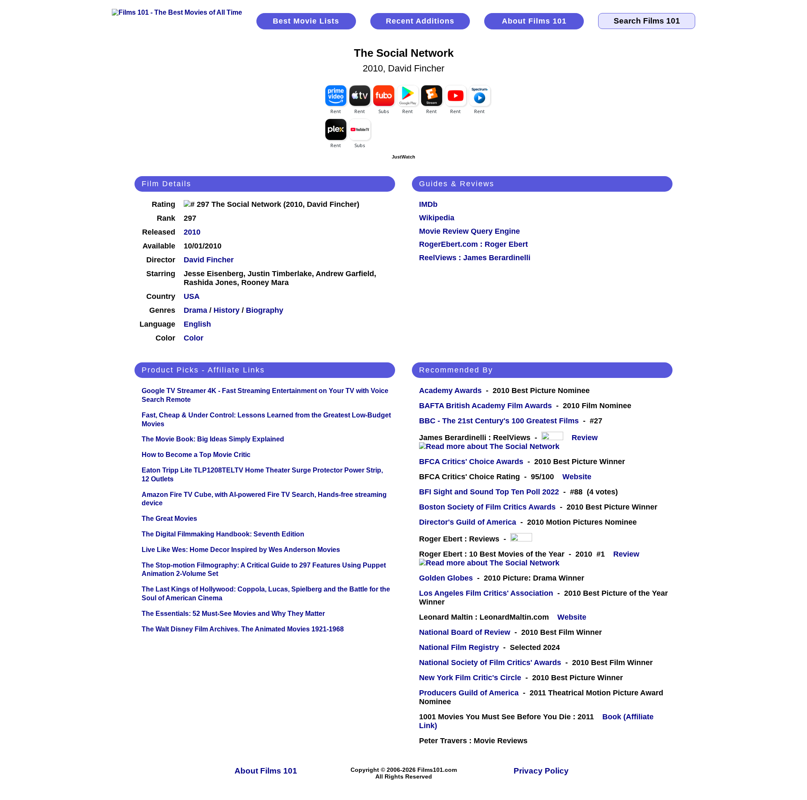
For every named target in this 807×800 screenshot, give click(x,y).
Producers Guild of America (469, 693)
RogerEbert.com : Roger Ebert (473, 244)
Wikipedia (436, 218)
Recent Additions (420, 21)
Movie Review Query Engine (469, 231)
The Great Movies (169, 518)
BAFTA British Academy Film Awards (485, 405)
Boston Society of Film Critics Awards (487, 507)
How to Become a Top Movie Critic (196, 454)
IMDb (428, 204)
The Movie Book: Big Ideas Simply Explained (213, 439)
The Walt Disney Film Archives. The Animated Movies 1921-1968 (243, 629)
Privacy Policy (541, 770)
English (197, 324)
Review (587, 437)
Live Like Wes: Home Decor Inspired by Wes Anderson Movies (241, 549)
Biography (264, 310)
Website (576, 477)
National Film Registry (459, 647)
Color (193, 338)
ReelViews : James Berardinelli (474, 257)
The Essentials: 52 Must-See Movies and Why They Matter (233, 613)
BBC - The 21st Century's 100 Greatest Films (499, 421)
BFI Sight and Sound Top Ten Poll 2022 (489, 492)
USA (192, 296)
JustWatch (403, 156)
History (227, 310)
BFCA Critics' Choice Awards (471, 461)
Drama (195, 310)
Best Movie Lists (306, 21)
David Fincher (209, 260)
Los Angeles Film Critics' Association (486, 593)
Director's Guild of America (467, 522)
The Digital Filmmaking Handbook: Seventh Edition (223, 534)
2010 (192, 232)
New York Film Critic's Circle (470, 677)
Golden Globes (446, 578)
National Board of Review (464, 632)
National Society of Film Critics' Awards (490, 662)
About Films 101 (534, 21)
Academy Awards (450, 390)
